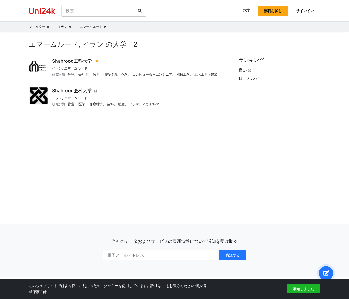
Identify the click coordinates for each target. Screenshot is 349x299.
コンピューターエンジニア (152, 74)
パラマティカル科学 (144, 104)
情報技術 (110, 74)
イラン (57, 68)
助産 (121, 104)
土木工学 (200, 74)
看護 (70, 104)
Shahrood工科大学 (72, 61)
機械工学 (183, 74)
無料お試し (273, 10)
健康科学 (96, 104)
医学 (81, 104)
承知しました (303, 288)
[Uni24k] (42, 10)
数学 (96, 74)
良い (243, 70)
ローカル (247, 78)
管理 (70, 74)
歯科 (110, 104)
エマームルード (75, 68)
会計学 (83, 74)
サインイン (305, 10)
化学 (124, 74)
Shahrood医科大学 (72, 90)
